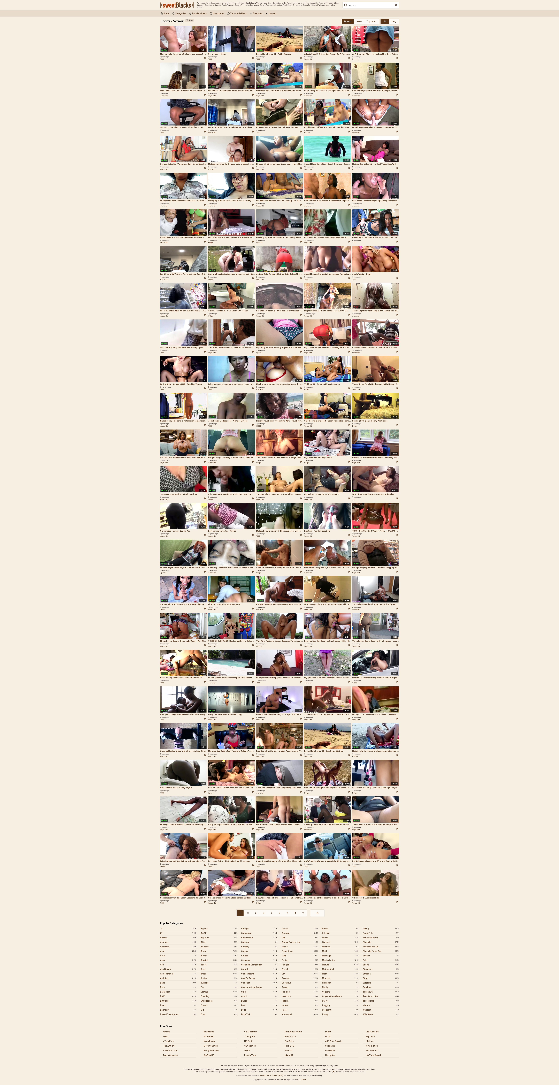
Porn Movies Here (293, 1032)
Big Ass (219, 928)
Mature (340, 965)
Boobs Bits (209, 1032)
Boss (219, 969)
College (259, 928)
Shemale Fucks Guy (381, 951)
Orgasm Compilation (340, 996)
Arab (178, 956)
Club (219, 1014)
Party (340, 1001)
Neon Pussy (209, 1041)
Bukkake (219, 983)
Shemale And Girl (381, 947)
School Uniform (381, 937)
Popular (347, 21)
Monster (340, 978)
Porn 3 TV (289, 1046)
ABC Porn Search (333, 1041)
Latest (359, 21)
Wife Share (381, 1014)
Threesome (381, 1001)
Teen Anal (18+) (381, 996)
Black (219, 951)
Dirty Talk (259, 1014)
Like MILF (289, 1055)
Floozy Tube (250, 1055)
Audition (178, 978)
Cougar (259, 951)
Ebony (300, 947)
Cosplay (259, 947)
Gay (300, 974)
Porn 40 (288, 1050)
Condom (259, 942)
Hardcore (300, 996)
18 (178, 928)
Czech (259, 996)
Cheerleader (219, 1001)
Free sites (257, 13)
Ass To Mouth (178, 974)
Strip (381, 978)
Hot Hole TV (372, 1050)
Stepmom (381, 969)
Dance (259, 1001)
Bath (178, 987)
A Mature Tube (170, 1050)
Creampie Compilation (259, 965)
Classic (219, 1005)
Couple (259, 956)
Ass (178, 965)
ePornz (166, 1032)
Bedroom (178, 1010)
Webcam (381, 1010)
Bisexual (219, 947)
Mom (340, 974)
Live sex (272, 13)
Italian (340, 928)
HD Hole (370, 1041)
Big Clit (219, 933)
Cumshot (259, 983)
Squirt (381, 965)
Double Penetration (300, 942)
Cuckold (259, 969)
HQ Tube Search (373, 1055)
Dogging (300, 933)
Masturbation (340, 960)
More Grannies (211, 1046)
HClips (210, 243)
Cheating (219, 996)
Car (219, 987)
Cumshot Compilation (259, 987)
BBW (178, 996)
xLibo (165, 1036)
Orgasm (340, 992)
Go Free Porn (250, 1032)
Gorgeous (300, 983)
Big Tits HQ (209, 1055)
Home (166, 13)
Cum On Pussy (259, 978)
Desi (259, 1005)
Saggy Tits (381, 933)
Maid (340, 951)
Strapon (381, 974)
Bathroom (178, 992)
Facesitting (300, 951)
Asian (178, 960)
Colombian (259, 933)
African (178, 937)
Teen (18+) (381, 992)
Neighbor (340, 983)
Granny (300, 987)
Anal (178, 951)
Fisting (300, 960)
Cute (259, 992)
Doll (300, 937)
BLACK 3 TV (290, 1036)
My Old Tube (372, 1046)
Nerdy (340, 987)
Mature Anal (340, 969)
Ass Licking (178, 969)
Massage (340, 956)
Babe (178, 983)
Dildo (259, 1010)
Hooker (300, 1005)
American (178, 947)
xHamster (164, 96)
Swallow (381, 987)
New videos (218, 13)
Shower (381, 956)
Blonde (219, 956)
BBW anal (178, 1001)
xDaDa (247, 1050)
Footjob (300, 965)
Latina (340, 937)
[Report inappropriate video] (205, 58)
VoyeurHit (308, 59)
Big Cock (219, 937)
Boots (219, 965)
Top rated (371, 21)
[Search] (345, 5)
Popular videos (199, 13)
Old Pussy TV (372, 1032)
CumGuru (289, 1041)
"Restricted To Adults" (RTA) (271, 1075)
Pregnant (340, 1010)
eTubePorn (168, 1041)
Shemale (381, 942)
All (385, 21)
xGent (328, 1032)
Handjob (300, 992)
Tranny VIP (249, 1036)
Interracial (300, 1014)
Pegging (340, 1005)
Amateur (178, 942)
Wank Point (209, 1036)
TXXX (162, 59)
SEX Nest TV (250, 1046)
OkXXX (210, 279)
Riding (381, 928)
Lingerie (340, 942)
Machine (340, 947)
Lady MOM (330, 1050)
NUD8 (327, 1036)
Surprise (381, 983)
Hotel (300, 1010)
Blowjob (219, 960)
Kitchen (340, 933)
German (300, 978)
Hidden (300, 1001)
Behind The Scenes (178, 1014)
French (300, 969)
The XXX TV (169, 1046)
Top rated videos (238, 13)
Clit (219, 1010)
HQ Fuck (248, 1041)
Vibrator (381, 1005)
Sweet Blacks (177, 5)
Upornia (355, 59)
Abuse (303, 1079)
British (219, 978)
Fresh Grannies (170, 1055)
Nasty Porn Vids (211, 1050)
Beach (178, 1005)
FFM (300, 956)
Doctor (300, 928)
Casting (219, 992)
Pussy (340, 1014)
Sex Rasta (330, 1046)
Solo (381, 960)
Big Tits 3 (370, 1036)
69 (178, 933)
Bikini (219, 942)
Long (393, 21)
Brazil (219, 974)
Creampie (259, 960)
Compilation (259, 937)
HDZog (307, 133)
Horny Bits (330, 1055)
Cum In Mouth (259, 974)
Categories (180, 13)
